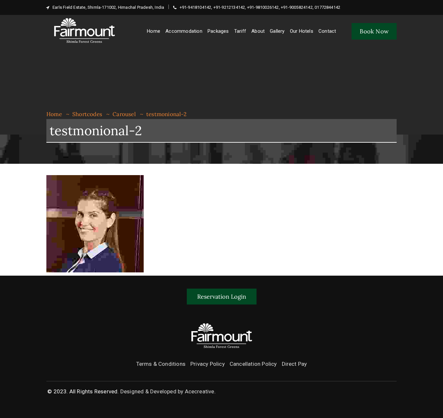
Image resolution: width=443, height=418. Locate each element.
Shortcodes (87, 114)
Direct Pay (294, 364)
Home (54, 114)
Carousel (124, 114)
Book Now (374, 31)
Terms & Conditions (161, 364)
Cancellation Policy (253, 364)
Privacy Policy (207, 364)
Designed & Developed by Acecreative (167, 391)
